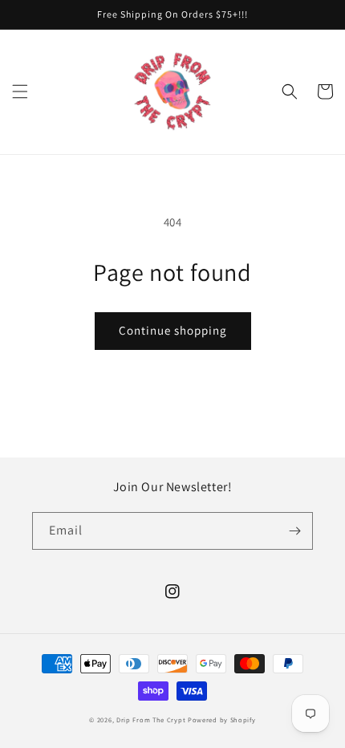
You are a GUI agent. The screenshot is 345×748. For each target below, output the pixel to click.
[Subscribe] (294, 531)
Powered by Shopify (222, 719)
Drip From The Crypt (150, 719)
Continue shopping (173, 330)
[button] (20, 91)
